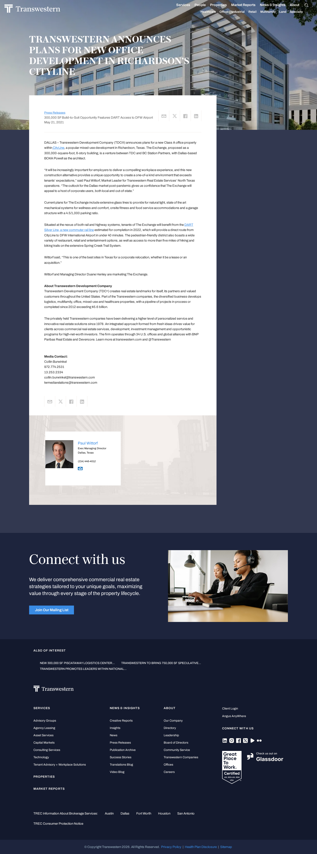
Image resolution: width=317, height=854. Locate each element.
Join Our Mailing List (51, 610)
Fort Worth (143, 813)
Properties (218, 5)
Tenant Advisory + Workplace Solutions (59, 764)
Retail (252, 11)
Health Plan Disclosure (201, 847)
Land (282, 11)
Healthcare (208, 11)
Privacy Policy (171, 847)
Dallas (125, 813)
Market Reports (243, 5)
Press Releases (54, 112)
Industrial (238, 11)
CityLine (58, 147)
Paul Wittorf (88, 443)
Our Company (173, 720)
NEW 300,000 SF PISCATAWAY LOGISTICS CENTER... (77, 663)
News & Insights (273, 5)
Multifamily (268, 11)
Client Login (230, 708)
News (113, 735)
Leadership (171, 735)
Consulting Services (46, 750)
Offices (168, 764)
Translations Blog (121, 764)
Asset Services (43, 735)
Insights (115, 728)
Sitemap (226, 847)
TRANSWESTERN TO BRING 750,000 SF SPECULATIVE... (161, 663)
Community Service (177, 750)
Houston (164, 813)
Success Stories (120, 757)
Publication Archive (123, 750)
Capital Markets (44, 742)
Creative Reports (121, 720)
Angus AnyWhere (234, 716)
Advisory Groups (44, 720)
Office (224, 11)
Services (183, 5)
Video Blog (117, 772)
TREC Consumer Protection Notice (58, 823)
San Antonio (186, 813)
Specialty (296, 11)
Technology (41, 757)
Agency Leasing (44, 728)
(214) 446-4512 (87, 461)
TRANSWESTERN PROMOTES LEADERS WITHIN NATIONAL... (83, 668)
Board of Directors (176, 742)
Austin (109, 813)
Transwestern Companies (181, 757)
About (294, 5)
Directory (170, 728)
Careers (169, 772)
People (200, 5)
